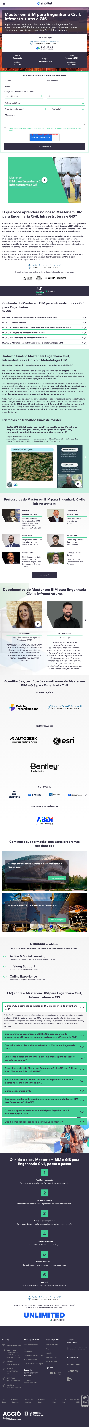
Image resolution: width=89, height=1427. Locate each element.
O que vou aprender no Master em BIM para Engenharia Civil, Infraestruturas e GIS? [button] (37, 1112)
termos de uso (39, 128)
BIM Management (31, 1345)
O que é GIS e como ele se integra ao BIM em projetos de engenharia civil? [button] (41, 1007)
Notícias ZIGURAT (52, 1345)
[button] (44, 180)
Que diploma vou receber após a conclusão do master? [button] (34, 1121)
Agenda (49, 1353)
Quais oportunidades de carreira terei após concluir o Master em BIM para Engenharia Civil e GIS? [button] (41, 1101)
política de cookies (69, 128)
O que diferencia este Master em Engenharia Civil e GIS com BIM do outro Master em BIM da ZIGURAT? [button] (41, 1070)
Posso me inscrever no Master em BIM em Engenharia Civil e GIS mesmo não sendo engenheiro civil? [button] (39, 1081)
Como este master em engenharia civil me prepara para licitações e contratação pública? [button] (40, 1058)
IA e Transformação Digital (33, 1364)
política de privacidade (53, 128)
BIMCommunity (51, 1357)
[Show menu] (4, 3)
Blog (47, 1349)
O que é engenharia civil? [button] (18, 1090)
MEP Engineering (30, 1360)
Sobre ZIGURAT (51, 1361)
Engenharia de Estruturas (33, 1355)
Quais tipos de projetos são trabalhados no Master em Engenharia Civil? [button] (40, 1047)
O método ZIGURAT (44, 944)
